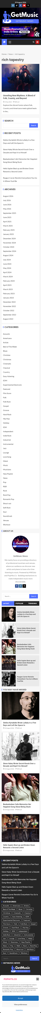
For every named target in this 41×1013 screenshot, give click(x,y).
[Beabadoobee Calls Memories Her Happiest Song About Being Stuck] (9, 646)
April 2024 (7, 272)
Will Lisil (16, 102)
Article (5, 342)
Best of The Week (10, 347)
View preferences (20, 1004)
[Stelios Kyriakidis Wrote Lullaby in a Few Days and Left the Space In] (9, 614)
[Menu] (9, 42)
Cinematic (7, 364)
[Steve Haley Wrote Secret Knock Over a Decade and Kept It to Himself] (9, 630)
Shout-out (7, 503)
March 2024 (8, 276)
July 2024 (7, 260)
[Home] (4, 42)
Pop (4, 482)
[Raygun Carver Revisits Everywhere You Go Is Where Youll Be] (9, 679)
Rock (5, 491)
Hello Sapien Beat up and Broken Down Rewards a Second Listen (26, 663)
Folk (4, 397)
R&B (5, 486)
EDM (5, 380)
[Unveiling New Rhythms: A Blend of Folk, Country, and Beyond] (20, 78)
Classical (6, 368)
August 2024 (8, 255)
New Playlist (8, 474)
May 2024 (7, 268)
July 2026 (7, 200)
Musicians (7, 469)
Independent (8, 431)
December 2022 (9, 302)
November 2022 (9, 306)
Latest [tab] (6, 603)
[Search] (33, 42)
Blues (5, 351)
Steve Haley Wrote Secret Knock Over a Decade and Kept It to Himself (26, 630)
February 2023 (9, 293)
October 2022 (8, 310)
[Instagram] (20, 586)
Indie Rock (7, 436)
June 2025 (7, 217)
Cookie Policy (19, 1010)
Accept (20, 998)
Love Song (7, 457)
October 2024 (8, 247)
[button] (37, 979)
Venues (6, 520)
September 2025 (9, 213)
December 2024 (9, 238)
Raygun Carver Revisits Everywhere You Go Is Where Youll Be (27, 679)
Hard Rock (7, 414)
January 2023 (8, 298)
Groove (6, 410)
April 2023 (7, 285)
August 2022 (8, 319)
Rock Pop (6, 495)
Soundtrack (7, 516)
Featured (6, 389)
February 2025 (9, 230)
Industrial (7, 440)
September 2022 (9, 315)
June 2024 (7, 264)
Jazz (4, 448)
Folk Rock (7, 402)
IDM (5, 427)
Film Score (7, 393)
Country (6, 372)
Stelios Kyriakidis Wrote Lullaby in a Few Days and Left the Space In (26, 614)
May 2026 (7, 209)
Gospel (6, 406)
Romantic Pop (8, 499)
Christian (6, 355)
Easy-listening (8, 376)
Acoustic (6, 334)
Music (5, 465)
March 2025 (8, 226)
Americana (7, 338)
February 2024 (9, 281)
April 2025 (7, 221)
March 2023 (8, 289)
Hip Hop (6, 419)
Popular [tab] (19, 603)
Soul (4, 512)
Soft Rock (6, 507)
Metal (5, 461)
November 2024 (9, 243)
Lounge (6, 452)
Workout (6, 524)
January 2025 (8, 234)
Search (8, 121)
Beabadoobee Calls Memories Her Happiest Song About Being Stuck (26, 647)
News (5, 478)
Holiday (6, 423)
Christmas (7, 359)
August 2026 (8, 196)
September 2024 (9, 251)
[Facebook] (16, 586)
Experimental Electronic (12, 385)
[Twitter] (24, 586)
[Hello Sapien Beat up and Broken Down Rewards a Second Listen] (9, 662)
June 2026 (7, 204)
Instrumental (8, 444)
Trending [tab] (32, 603)
